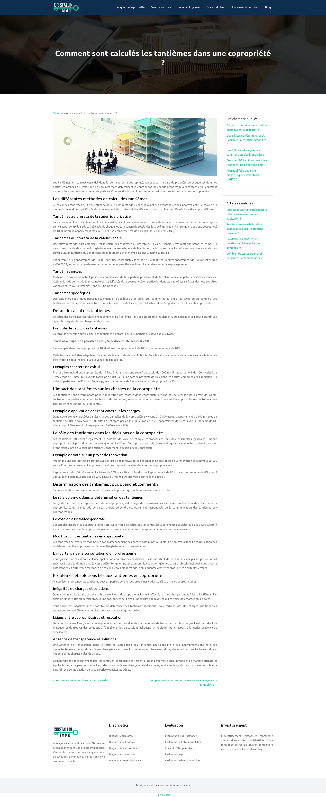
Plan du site (163, 794)
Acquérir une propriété (130, 7)
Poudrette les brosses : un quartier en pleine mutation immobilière (243, 243)
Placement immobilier (245, 7)
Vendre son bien (161, 7)
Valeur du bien (216, 7)
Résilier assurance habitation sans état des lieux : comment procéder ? (245, 229)
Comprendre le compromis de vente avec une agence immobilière (181, 682)
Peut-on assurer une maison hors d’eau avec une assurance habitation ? (247, 214)
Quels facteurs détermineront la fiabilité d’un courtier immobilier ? (246, 140)
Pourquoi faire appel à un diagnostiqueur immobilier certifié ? (243, 175)
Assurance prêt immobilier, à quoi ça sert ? (82, 680)
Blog (268, 7)
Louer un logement (189, 7)
